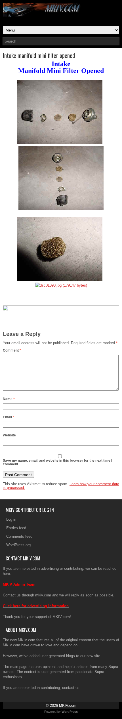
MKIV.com (67, 705)
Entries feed (16, 528)
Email (8, 417)
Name (9, 399)
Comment (12, 350)
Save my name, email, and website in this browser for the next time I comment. (57, 462)
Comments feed (19, 536)
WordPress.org (18, 545)
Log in (11, 519)
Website (9, 435)
